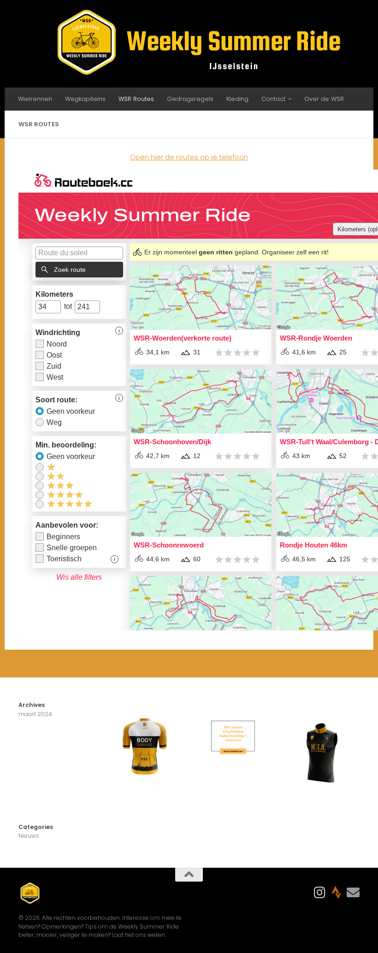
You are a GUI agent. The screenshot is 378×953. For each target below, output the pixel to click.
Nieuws (28, 836)
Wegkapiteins (85, 98)
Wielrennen (35, 98)
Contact (273, 98)
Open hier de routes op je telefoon (189, 157)
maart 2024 (35, 714)
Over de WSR (324, 98)
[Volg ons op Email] (353, 892)
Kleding (237, 98)
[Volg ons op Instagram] (319, 892)
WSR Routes (136, 98)
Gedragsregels (190, 98)
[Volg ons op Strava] (336, 892)
